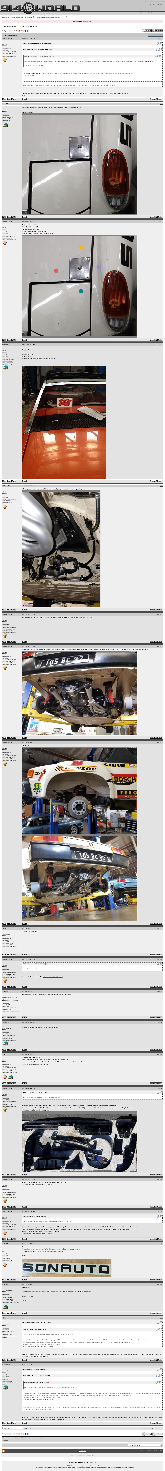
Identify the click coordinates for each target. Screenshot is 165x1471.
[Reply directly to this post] (159, 99)
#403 (161, 221)
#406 (161, 614)
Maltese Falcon (7, 38)
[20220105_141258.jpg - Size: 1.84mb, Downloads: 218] (61, 548)
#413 (161, 1054)
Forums (151, 1)
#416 (161, 1211)
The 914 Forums (19, 26)
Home (145, 1)
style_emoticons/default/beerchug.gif (44, 358)
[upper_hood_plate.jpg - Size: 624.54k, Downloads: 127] (80, 164)
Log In (84, 21)
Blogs (162, 1)
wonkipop (5, 345)
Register (89, 21)
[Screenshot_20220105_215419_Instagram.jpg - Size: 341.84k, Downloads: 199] (80, 790)
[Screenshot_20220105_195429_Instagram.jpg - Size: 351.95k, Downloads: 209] (80, 693)
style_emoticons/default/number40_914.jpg (38, 1184)
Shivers (4, 928)
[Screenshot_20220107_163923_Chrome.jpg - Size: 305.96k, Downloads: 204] (80, 1141)
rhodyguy (5, 991)
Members (154, 13)
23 (24, 31)
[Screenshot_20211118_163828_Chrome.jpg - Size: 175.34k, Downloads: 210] (80, 286)
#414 (161, 1088)
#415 (161, 1179)
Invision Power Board (76, 1455)
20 (16, 31)
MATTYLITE (149, 61)
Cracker (5, 1284)
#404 (161, 344)
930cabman (6, 1365)
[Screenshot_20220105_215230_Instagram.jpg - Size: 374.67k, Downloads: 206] (80, 878)
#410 (161, 959)
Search (146, 13)
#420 (161, 1364)
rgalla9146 (5, 1022)
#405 (161, 486)
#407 (161, 646)
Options (155, 35)
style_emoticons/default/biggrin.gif (80, 617)
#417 (161, 1243)
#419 (161, 1318)
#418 (161, 1284)
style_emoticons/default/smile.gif (53, 977)
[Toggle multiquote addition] (153, 99)
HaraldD (5, 1244)
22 (22, 31)
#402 (161, 104)
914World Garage (31, 26)
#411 (161, 991)
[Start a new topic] (157, 30)
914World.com (8, 26)
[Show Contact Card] (9, 99)
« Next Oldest (138, 1428)
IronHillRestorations (34, 73)
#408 (161, 742)
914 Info (157, 1)
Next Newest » (158, 1428)
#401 (161, 38)
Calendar (161, 13)
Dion (3, 1054)
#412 (161, 1022)
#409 (161, 928)
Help (141, 13)
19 (14, 31)
